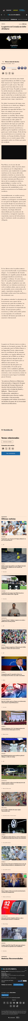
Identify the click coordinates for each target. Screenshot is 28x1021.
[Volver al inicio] (14, 969)
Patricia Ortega (5, 923)
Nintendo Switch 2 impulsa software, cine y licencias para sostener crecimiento (12, 918)
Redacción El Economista (7, 788)
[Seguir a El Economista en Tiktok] (17, 1006)
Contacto (7, 976)
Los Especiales (4, 916)
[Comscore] (11, 1017)
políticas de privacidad (16, 997)
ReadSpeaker (14, 69)
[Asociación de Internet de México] (18, 1018)
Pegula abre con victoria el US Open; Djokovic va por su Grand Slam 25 (13, 539)
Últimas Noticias (5, 19)
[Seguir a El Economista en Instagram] (20, 1002)
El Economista (12, 971)
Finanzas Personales (6, 699)
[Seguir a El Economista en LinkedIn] (10, 1002)
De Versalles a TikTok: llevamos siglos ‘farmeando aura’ (11, 810)
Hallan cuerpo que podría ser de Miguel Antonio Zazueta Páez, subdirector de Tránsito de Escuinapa (13, 567)
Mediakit (9, 974)
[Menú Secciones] (1, 14)
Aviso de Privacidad (12, 975)
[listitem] (3, 68)
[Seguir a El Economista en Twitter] (7, 1002)
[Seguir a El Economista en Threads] (14, 1006)
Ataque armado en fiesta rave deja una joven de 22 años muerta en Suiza (13, 783)
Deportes (3, 536)
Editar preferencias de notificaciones (8, 977)
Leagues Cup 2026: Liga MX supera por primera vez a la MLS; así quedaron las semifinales (13, 946)
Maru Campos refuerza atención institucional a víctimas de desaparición (13, 891)
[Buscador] (4, 14)
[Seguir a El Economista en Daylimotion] (23, 1002)
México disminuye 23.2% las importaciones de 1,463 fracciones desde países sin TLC (13, 729)
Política (3, 564)
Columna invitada (7, 441)
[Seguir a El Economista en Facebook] (4, 1002)
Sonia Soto (4, 707)
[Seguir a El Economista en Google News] (10, 1006)
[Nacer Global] (22, 981)
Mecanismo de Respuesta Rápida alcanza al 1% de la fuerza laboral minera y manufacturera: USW (13, 864)
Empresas (3, 672)
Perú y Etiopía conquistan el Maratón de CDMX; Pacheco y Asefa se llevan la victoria (13, 648)
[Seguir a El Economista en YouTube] (14, 1002)
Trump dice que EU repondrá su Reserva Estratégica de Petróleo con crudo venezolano (13, 675)
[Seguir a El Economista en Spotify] (17, 1002)
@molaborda (8, 430)
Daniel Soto (5, 571)
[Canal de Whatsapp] (25, 876)
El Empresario (18, 971)
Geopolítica (4, 618)
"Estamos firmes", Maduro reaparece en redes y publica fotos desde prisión (13, 620)
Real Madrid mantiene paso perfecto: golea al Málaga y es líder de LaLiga (12, 756)
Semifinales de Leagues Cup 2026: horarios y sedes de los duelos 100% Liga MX (12, 593)
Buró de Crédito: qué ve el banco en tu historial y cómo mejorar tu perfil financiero (13, 702)
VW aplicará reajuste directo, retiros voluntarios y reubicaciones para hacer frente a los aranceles (13, 837)
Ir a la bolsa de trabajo (18, 984)
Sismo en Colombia (23, 19)
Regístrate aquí (5, 995)
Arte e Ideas (4, 807)
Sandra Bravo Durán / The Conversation (10, 815)
